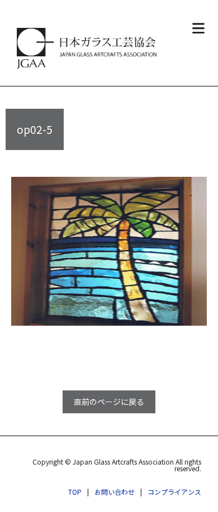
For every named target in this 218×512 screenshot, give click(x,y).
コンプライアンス (174, 491)
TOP (75, 491)
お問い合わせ (114, 491)
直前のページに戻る (109, 401)
